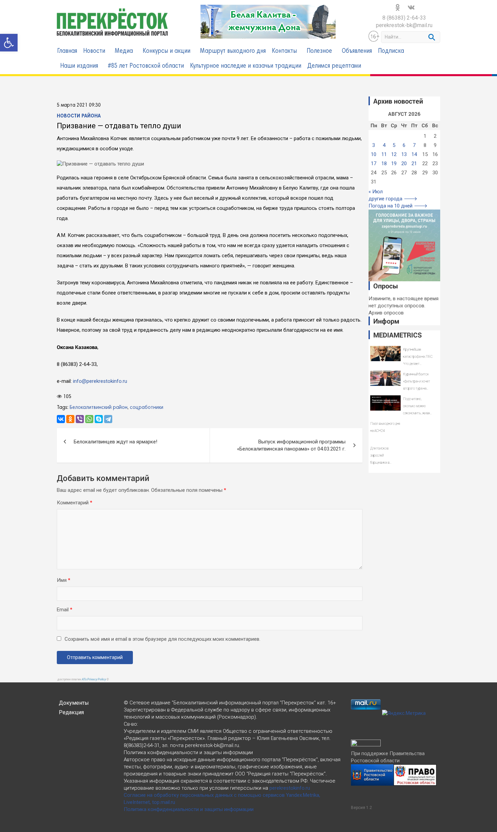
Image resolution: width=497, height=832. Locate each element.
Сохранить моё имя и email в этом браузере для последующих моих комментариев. (162, 639)
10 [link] (373, 154)
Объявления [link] (357, 51)
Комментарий (74, 503)
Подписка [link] (391, 51)
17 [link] (373, 163)
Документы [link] (74, 703)
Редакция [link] (71, 712)
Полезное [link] (319, 51)
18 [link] (384, 163)
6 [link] (404, 145)
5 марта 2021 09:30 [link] (79, 105)
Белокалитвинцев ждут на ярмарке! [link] (115, 442)
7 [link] (414, 145)
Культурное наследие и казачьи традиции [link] (245, 66)
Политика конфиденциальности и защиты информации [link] (189, 809)
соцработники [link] (146, 407)
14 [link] (414, 154)
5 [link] (394, 145)
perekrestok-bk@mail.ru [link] (404, 25)
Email (64, 610)
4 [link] (384, 145)
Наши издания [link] (79, 66)
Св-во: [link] (131, 724)
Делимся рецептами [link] (334, 66)
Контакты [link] (284, 51)
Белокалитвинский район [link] (98, 407)
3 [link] (373, 145)
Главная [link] (67, 51)
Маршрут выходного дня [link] (233, 51)
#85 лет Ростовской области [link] (146, 66)
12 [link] (394, 154)
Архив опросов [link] (386, 313)
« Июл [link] (376, 192)
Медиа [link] (124, 51)
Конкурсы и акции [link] (166, 51)
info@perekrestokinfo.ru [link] (100, 381)
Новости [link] (94, 51)
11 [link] (384, 154)
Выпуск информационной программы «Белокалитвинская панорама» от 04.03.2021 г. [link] (291, 445)
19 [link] (394, 163)
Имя (63, 580)
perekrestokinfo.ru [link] (289, 788)
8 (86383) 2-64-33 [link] (404, 18)
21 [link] (414, 163)
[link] (9, 42)
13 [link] (404, 154)
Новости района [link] (79, 116)
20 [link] (404, 163)
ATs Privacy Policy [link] (94, 679)
